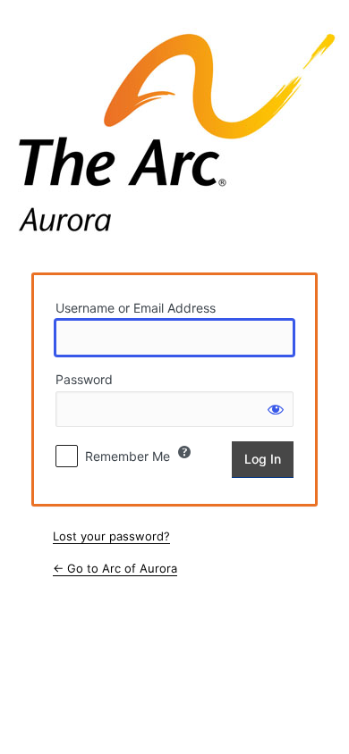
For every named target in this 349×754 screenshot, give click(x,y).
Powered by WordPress (176, 136)
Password (84, 379)
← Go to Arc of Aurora (115, 568)
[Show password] (276, 409)
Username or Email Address (135, 307)
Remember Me (127, 456)
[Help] (184, 452)
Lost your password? (111, 536)
